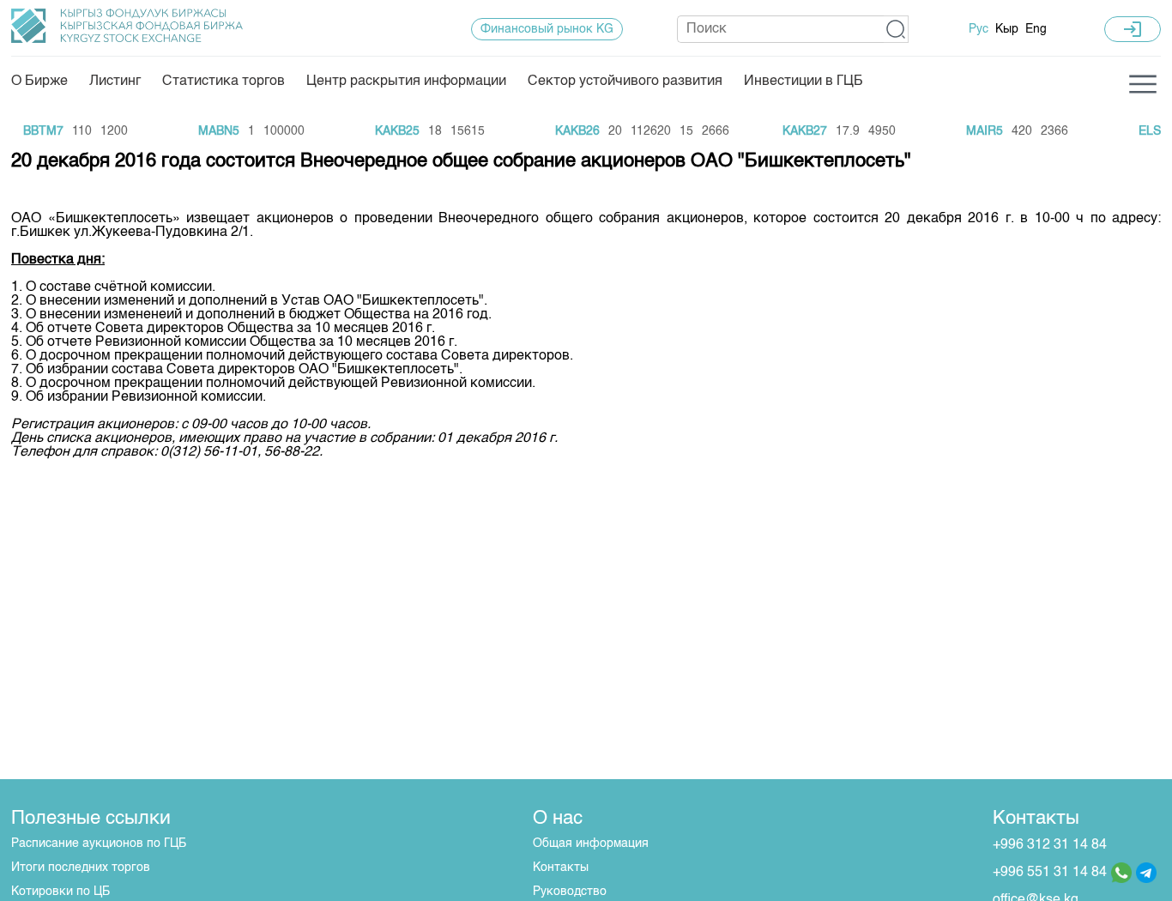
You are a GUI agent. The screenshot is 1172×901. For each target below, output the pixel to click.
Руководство (570, 892)
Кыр (1006, 29)
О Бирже (39, 81)
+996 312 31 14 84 (1050, 845)
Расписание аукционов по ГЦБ (98, 844)
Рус (978, 29)
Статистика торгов (223, 81)
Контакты (561, 868)
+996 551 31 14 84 (1050, 873)
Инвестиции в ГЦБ (803, 81)
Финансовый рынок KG (546, 29)
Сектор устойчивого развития (625, 81)
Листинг (115, 81)
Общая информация (591, 844)
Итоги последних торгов (80, 868)
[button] (896, 29)
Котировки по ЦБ (60, 892)
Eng (1036, 29)
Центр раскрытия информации (406, 81)
